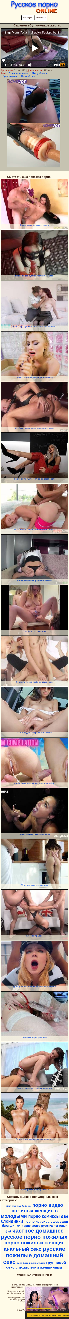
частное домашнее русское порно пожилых (34, 1234)
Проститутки (10, 76)
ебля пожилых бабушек (18, 1206)
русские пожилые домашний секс (34, 1255)
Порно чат (40, 18)
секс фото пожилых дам (31, 1263)
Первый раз (27, 76)
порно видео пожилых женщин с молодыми (32, 1211)
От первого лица (18, 73)
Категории (27, 18)
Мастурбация (39, 73)
